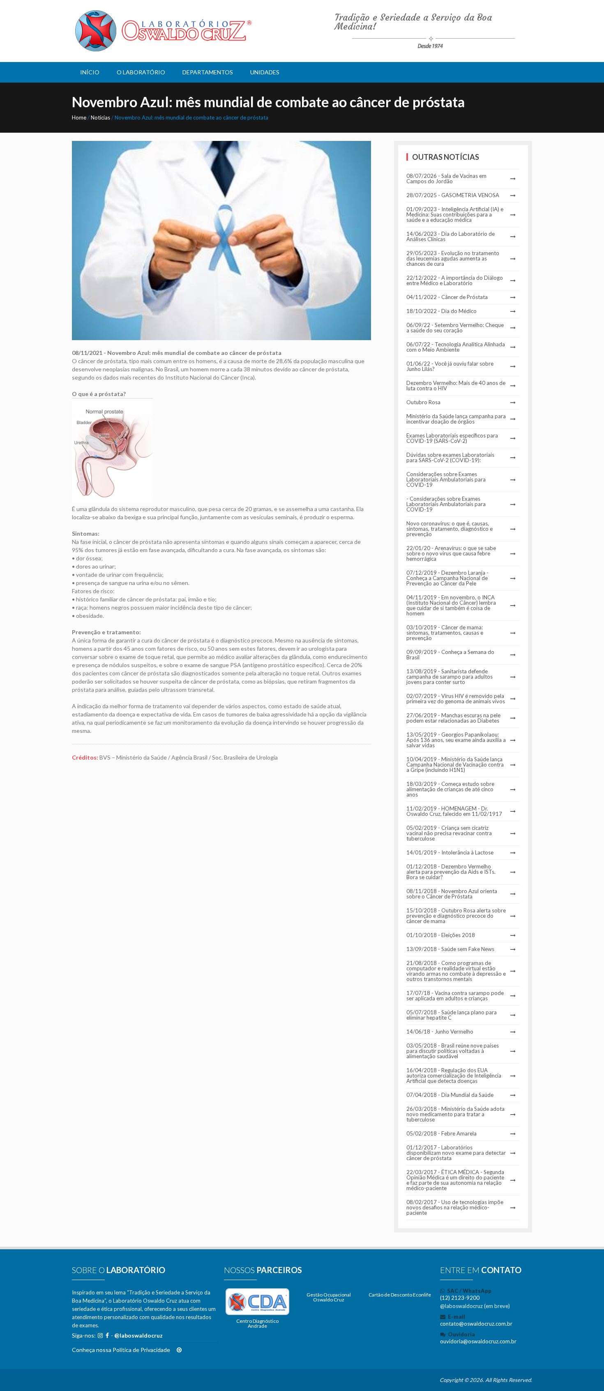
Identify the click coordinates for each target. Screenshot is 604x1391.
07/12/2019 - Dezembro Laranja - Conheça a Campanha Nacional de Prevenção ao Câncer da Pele (447, 578)
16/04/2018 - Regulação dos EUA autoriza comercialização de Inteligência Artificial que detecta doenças (453, 1076)
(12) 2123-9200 (460, 1297)
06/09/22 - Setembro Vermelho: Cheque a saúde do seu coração (455, 327)
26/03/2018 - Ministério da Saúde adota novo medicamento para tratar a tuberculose (455, 1114)
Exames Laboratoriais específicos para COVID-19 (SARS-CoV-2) (452, 438)
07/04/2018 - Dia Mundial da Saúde (449, 1095)
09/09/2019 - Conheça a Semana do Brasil (450, 654)
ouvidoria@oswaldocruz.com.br (478, 1341)
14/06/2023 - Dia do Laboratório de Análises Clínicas (450, 236)
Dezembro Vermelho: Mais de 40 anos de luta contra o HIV (455, 385)
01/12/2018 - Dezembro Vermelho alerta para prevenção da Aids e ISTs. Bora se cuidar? (451, 872)
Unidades (264, 72)
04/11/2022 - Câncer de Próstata (447, 297)
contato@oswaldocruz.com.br (476, 1323)
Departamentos (207, 72)
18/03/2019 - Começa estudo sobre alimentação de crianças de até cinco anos (450, 789)
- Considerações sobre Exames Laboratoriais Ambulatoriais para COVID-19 (446, 504)
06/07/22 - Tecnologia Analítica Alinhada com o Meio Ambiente (455, 347)
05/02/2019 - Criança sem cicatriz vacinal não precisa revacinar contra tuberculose (449, 833)
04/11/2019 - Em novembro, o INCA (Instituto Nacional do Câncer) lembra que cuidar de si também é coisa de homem (451, 605)
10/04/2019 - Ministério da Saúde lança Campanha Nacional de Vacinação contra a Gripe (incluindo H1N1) (455, 765)
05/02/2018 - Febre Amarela (441, 1133)
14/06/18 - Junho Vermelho (439, 1031)
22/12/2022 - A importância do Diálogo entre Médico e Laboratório (454, 280)
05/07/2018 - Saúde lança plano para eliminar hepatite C (451, 1015)
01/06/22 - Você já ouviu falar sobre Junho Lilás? (449, 366)
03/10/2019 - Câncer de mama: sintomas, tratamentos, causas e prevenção (444, 633)
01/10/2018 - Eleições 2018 (440, 935)
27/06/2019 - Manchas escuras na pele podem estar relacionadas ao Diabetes (453, 718)
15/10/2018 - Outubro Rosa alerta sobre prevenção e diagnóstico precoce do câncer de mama (456, 916)
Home (79, 117)
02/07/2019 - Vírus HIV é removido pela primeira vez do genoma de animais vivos (455, 698)
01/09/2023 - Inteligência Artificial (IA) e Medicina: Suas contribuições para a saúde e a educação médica (454, 215)
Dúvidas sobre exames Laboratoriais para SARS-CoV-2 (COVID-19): (450, 457)
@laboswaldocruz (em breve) (475, 1306)
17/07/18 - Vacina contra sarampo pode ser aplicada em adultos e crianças (455, 995)
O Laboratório (141, 72)
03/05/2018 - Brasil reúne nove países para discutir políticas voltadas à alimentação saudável (452, 1051)
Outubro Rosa (423, 402)
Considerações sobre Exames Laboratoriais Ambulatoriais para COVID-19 (446, 480)
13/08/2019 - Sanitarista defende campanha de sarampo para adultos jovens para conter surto (449, 677)
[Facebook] (107, 1335)
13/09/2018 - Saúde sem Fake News (450, 949)
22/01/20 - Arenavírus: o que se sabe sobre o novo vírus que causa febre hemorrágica (451, 554)
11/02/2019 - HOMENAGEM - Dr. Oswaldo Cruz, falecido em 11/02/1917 (454, 811)
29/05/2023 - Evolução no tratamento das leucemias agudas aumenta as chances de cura (452, 259)
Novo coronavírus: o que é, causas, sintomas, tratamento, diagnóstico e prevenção (449, 529)
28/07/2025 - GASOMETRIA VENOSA (452, 195)
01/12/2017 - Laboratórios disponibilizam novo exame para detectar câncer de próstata (456, 1153)
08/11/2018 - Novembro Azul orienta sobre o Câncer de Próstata (451, 894)
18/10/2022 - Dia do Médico (441, 311)
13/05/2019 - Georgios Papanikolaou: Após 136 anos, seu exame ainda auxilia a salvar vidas (456, 740)
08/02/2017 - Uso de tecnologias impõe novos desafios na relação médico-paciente (454, 1208)
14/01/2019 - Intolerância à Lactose (449, 852)
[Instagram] (100, 1335)
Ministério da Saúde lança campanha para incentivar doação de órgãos (456, 419)
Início (89, 72)
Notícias (100, 117)
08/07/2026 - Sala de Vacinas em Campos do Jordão (446, 178)
